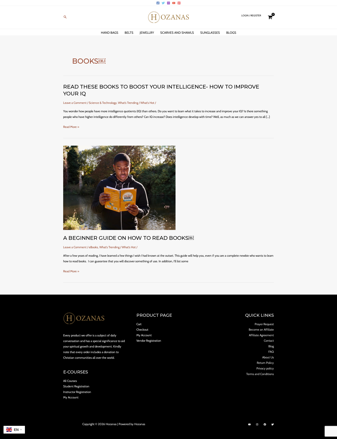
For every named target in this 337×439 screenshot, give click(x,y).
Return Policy (265, 363)
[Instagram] (168, 3)
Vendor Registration (148, 340)
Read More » (71, 127)
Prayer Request (264, 324)
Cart (138, 324)
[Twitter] (163, 3)
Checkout (142, 329)
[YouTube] (173, 3)
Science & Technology (103, 103)
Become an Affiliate (261, 329)
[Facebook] (158, 3)
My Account (70, 397)
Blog (271, 346)
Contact (269, 340)
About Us (268, 357)
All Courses (70, 381)
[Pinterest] (179, 3)
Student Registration (76, 386)
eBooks (93, 247)
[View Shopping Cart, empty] (270, 17)
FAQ (271, 351)
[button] (65, 17)
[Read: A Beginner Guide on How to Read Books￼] (119, 187)
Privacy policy (265, 368)
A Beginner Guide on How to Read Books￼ (128, 238)
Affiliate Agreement (261, 335)
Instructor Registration (77, 392)
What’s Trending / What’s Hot (136, 103)
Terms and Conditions (260, 374)
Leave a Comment (75, 103)
